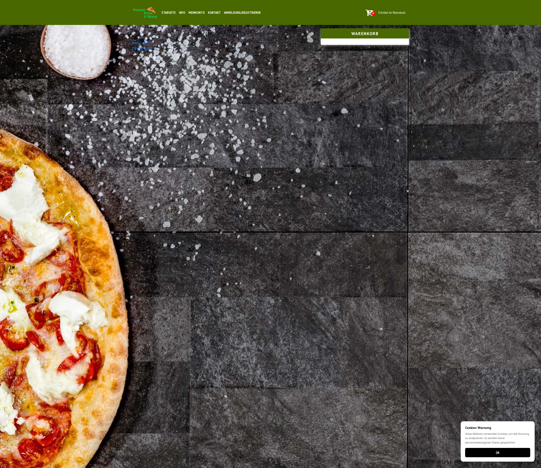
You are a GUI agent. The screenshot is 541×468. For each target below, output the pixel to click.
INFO (182, 12)
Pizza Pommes (141, 43)
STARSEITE (168, 12)
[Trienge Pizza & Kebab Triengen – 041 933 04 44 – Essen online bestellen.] (145, 12)
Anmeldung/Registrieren (242, 12)
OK (498, 452)
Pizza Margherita (142, 48)
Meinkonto (197, 12)
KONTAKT (214, 12)
